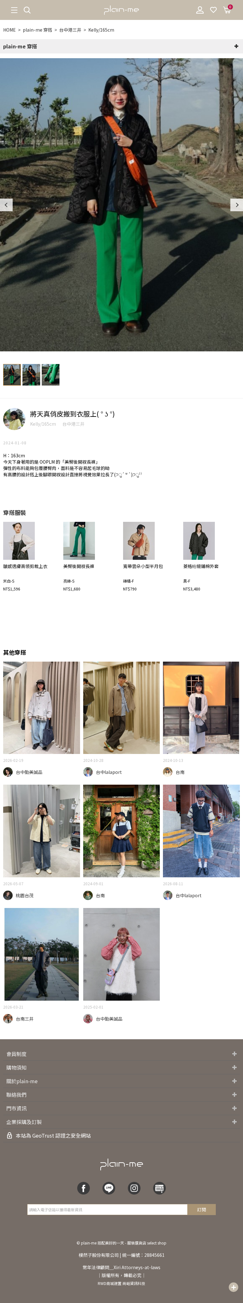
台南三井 (25, 1019)
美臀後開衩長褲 (78, 566)
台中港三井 (70, 30)
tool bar (233, 1287)
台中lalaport (109, 772)
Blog (159, 1188)
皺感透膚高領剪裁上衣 (25, 566)
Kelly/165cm (101, 30)
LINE (109, 1188)
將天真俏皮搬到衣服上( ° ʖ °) (72, 413)
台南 (180, 772)
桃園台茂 (25, 895)
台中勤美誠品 (29, 772)
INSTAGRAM (134, 1188)
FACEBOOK (83, 1188)
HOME (9, 30)
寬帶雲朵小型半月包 (143, 566)
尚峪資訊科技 (133, 1283)
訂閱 (201, 1209)
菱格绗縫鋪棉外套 (201, 566)
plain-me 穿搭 (37, 30)
